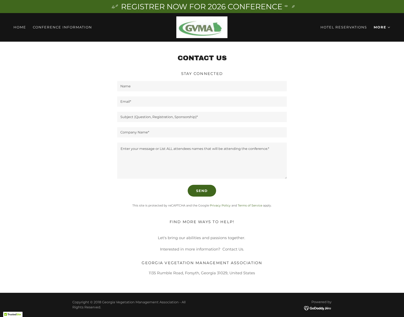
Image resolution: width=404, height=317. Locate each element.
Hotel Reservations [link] (343, 27)
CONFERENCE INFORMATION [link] (62, 27)
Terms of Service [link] (250, 205)
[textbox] (202, 86)
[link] (201, 27)
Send (202, 191)
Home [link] (19, 27)
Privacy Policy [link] (220, 205)
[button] (382, 27)
